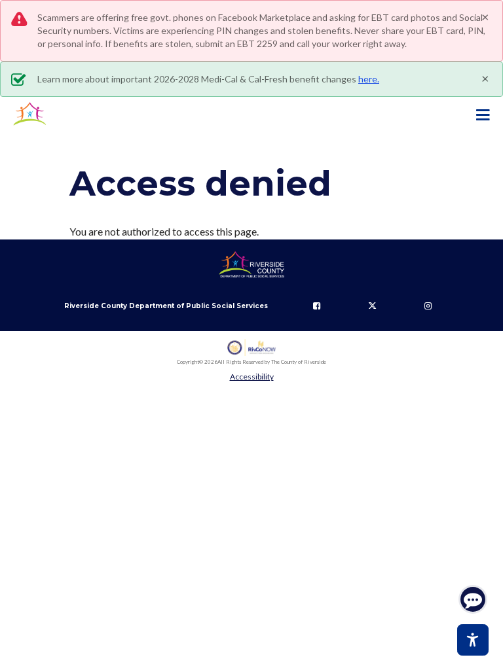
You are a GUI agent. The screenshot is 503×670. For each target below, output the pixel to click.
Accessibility (252, 376)
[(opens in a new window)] (251, 348)
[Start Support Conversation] (472, 599)
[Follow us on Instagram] (428, 306)
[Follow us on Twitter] (372, 306)
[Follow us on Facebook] (317, 306)
